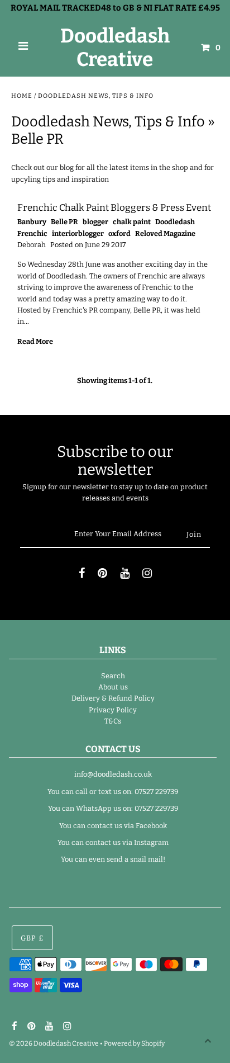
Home (21, 96)
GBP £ (32, 938)
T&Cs (112, 721)
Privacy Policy (113, 710)
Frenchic (32, 233)
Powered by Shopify (134, 1043)
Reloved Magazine (165, 233)
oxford (119, 233)
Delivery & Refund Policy (113, 698)
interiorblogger (78, 233)
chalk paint (132, 222)
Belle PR (64, 222)
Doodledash (175, 222)
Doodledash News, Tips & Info (108, 121)
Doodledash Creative (115, 47)
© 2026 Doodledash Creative (54, 1043)
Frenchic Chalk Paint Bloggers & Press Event (114, 208)
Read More (35, 341)
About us (113, 687)
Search (113, 676)
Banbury (31, 222)
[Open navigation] (23, 47)
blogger (95, 222)
